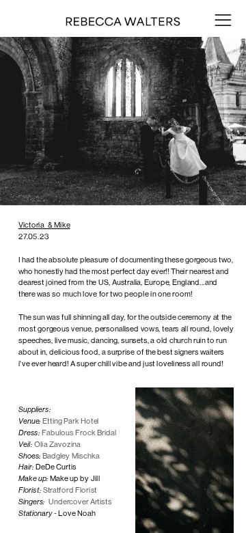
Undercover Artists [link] (80, 501)
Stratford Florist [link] (71, 490)
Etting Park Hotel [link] (71, 421)
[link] (58, 445)
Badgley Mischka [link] (71, 455)
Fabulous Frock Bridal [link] (80, 432)
